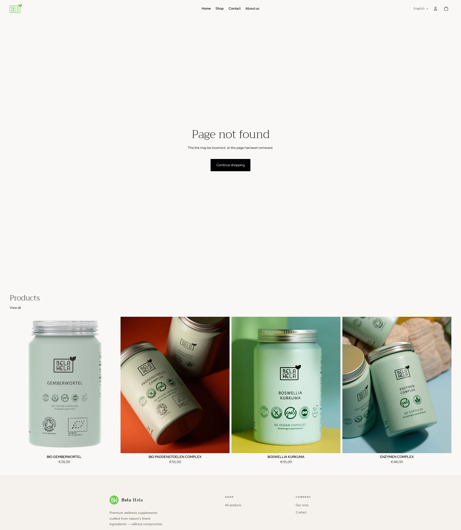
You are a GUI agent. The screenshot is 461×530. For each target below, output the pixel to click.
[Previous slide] (17, 385)
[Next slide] (111, 385)
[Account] (435, 8)
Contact (301, 512)
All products (233, 505)
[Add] (111, 445)
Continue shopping (230, 165)
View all (15, 307)
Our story (302, 505)
